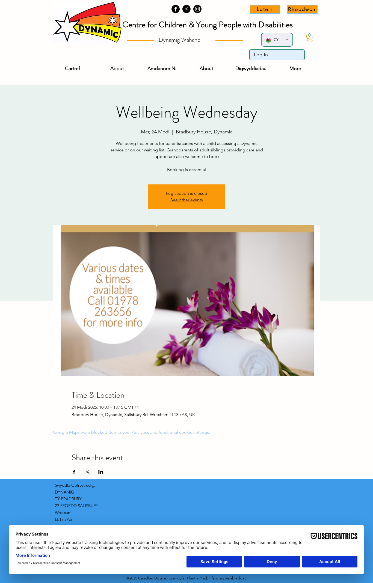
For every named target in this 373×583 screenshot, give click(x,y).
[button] (310, 37)
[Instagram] (197, 9)
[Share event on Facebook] (74, 472)
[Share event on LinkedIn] (100, 472)
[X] (186, 9)
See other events (186, 199)
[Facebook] (175, 9)
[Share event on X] (87, 472)
